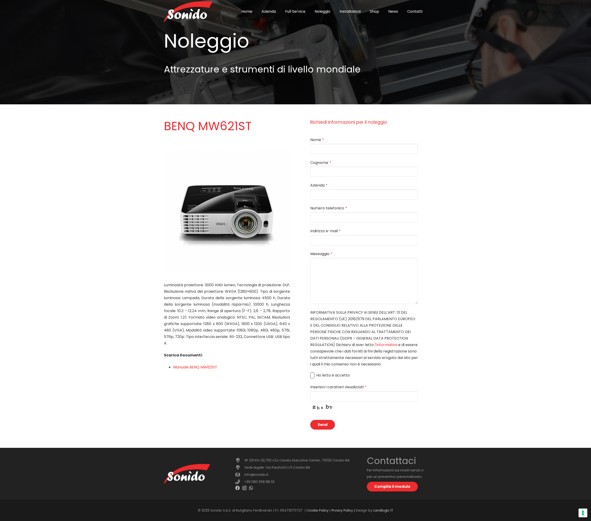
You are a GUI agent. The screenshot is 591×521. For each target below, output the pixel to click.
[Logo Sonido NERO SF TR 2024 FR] (188, 11)
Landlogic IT (383, 510)
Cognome (320, 162)
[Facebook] (237, 488)
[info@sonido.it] (239, 474)
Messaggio (321, 253)
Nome (317, 139)
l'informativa (386, 344)
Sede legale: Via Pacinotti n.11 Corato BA (277, 467)
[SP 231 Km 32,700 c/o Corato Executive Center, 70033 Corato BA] (239, 460)
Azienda (318, 185)
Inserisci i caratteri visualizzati (338, 387)
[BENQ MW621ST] (227, 153)
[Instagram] (244, 488)
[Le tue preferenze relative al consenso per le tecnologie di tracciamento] (583, 513)
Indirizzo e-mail (325, 231)
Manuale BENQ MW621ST (195, 367)
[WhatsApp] (251, 488)
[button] (307, 11)
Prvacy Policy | (344, 510)
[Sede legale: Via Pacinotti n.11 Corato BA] (239, 467)
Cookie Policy (318, 510)
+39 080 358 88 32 (259, 481)
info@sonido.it (256, 474)
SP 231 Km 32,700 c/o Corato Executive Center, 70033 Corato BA (297, 460)
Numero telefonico (328, 208)
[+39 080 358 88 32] (239, 482)
